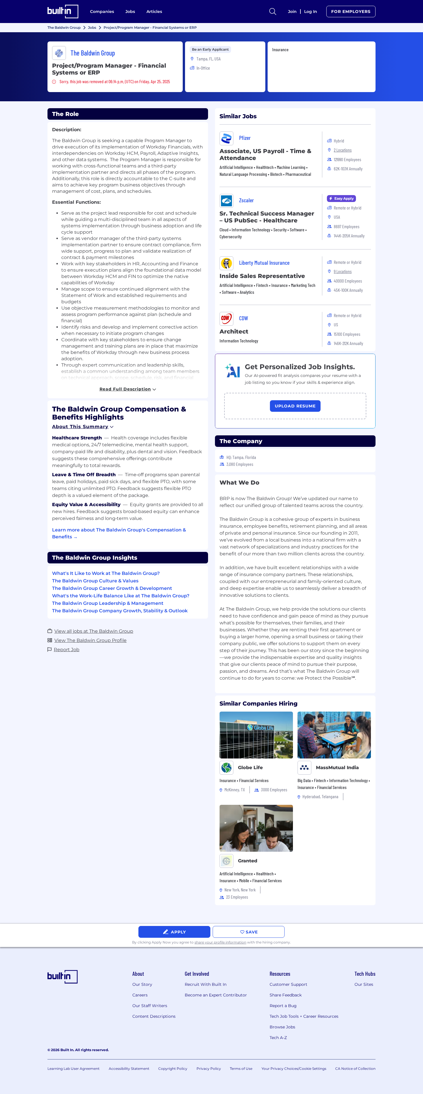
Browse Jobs (282, 1027)
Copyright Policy (172, 1068)
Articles (154, 11)
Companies (102, 11)
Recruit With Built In (205, 984)
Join (292, 11)
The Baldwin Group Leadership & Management (107, 603)
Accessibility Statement (129, 1068)
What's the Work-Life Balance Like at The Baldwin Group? (120, 596)
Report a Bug (283, 1005)
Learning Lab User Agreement (73, 1068)
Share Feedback (286, 995)
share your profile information (220, 942)
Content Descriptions (154, 1016)
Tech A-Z (278, 1037)
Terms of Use (241, 1068)
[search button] (273, 11)
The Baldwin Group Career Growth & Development (112, 588)
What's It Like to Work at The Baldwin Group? (106, 573)
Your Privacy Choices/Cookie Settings (294, 1068)
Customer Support (288, 984)
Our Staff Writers (149, 1005)
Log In (310, 11)
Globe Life (250, 767)
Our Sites (364, 984)
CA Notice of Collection (355, 1068)
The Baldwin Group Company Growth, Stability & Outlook (120, 610)
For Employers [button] (351, 11)
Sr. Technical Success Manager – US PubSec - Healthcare (267, 217)
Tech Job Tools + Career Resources (304, 1016)
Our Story (142, 984)
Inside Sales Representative (262, 275)
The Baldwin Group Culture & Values (95, 581)
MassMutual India (337, 767)
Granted (247, 861)
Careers (140, 995)
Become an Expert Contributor (216, 995)
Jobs (130, 11)
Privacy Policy (209, 1068)
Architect (234, 331)
